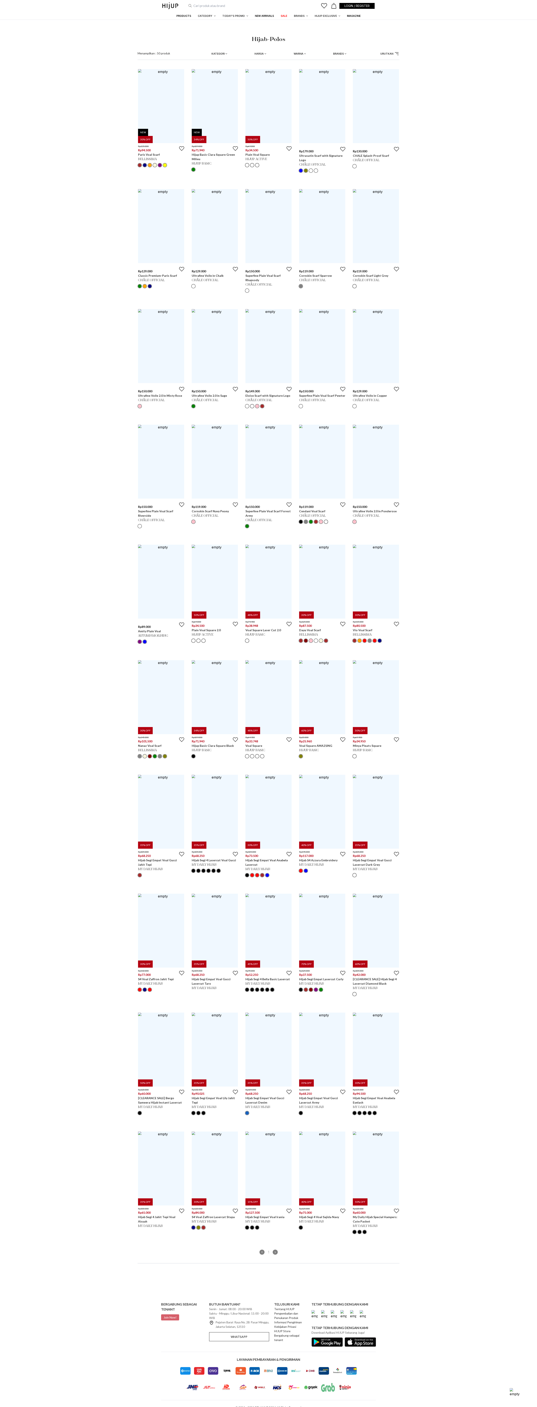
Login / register (357, 6)
